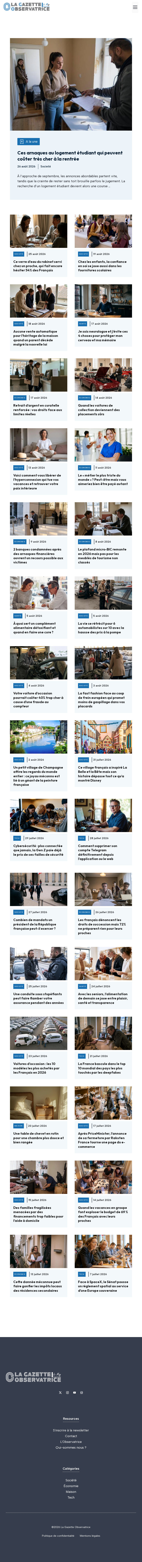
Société (71, 1480)
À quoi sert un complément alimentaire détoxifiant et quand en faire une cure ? (34, 627)
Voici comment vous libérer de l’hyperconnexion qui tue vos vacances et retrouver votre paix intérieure (37, 481)
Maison (71, 1492)
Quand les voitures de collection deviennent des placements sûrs (99, 409)
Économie (71, 1486)
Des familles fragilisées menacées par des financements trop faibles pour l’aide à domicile (38, 1214)
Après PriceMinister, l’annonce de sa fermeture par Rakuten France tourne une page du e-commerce (102, 1140)
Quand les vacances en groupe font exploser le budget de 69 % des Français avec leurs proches (103, 1214)
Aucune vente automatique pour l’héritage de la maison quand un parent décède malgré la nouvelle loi (35, 337)
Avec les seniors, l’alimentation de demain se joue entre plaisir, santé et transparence (103, 998)
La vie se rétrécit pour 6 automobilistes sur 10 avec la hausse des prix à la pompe (101, 627)
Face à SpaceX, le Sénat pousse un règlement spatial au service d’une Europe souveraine (103, 1286)
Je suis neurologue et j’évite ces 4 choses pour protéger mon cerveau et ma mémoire (103, 335)
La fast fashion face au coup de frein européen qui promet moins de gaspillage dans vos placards (101, 699)
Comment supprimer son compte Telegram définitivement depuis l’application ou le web (97, 852)
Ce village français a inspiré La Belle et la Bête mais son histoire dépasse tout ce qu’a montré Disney (102, 773)
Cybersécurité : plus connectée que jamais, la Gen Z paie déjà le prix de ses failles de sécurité (38, 850)
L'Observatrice (71, 1442)
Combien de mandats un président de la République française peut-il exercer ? (34, 924)
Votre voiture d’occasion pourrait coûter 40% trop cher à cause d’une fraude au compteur (38, 699)
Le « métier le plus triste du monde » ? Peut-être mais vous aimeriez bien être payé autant (103, 479)
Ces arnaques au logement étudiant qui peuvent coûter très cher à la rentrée (70, 156)
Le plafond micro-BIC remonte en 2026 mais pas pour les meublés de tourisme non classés (102, 555)
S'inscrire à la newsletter (71, 1430)
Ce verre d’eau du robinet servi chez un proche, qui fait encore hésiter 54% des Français (37, 266)
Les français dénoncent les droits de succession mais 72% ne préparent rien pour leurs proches (102, 926)
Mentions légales (90, 1535)
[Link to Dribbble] (81, 1392)
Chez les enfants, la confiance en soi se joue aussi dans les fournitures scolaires (102, 266)
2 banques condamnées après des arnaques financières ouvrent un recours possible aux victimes (38, 555)
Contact (71, 1436)
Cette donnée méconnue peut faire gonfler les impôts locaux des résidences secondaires (37, 1286)
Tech (71, 1497)
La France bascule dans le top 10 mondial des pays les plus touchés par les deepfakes (102, 1068)
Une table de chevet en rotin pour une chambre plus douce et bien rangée (38, 1137)
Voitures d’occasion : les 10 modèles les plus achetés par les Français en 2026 (36, 1068)
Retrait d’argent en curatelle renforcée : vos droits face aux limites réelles (37, 409)
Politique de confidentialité (58, 1535)
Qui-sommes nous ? (71, 1447)
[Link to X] (60, 1392)
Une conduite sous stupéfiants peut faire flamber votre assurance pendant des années (38, 998)
